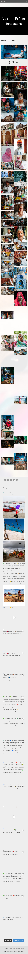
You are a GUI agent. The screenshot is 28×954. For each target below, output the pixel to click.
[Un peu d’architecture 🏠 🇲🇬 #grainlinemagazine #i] (14, 839)
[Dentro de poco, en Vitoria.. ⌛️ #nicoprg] (14, 817)
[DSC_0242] (20, 86)
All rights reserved (8, 948)
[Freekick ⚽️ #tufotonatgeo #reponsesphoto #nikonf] (14, 927)
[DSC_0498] (7, 435)
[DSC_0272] (7, 138)
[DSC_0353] (7, 215)
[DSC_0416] (7, 303)
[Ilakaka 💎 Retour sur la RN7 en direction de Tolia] (14, 595)
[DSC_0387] (7, 256)
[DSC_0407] (7, 291)
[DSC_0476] (7, 379)
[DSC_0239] (20, 73)
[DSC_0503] (7, 444)
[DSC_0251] (7, 105)
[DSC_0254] (20, 114)
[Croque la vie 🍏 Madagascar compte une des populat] (14, 706)
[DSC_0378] (20, 246)
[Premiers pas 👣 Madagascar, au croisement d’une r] (14, 750)
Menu (3, 1)
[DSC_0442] (7, 327)
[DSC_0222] (7, 73)
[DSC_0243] (20, 98)
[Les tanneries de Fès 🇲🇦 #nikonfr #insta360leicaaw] (14, 861)
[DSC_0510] (7, 461)
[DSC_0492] (20, 427)
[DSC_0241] (7, 89)
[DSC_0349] (20, 210)
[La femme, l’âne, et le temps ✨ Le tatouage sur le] (14, 573)
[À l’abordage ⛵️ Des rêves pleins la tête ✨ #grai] (14, 529)
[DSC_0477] (20, 387)
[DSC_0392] (7, 273)
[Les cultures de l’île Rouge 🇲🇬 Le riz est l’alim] (14, 772)
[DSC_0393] (20, 283)
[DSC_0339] (20, 178)
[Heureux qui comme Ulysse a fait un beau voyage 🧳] (14, 507)
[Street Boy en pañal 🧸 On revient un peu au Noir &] (14, 684)
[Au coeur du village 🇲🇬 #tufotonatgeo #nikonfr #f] (14, 905)
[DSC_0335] (7, 175)
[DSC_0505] (20, 448)
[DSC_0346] (20, 194)
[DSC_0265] (7, 126)
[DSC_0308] (20, 162)
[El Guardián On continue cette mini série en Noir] (14, 662)
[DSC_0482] (7, 407)
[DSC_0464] (7, 358)
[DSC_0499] (20, 440)
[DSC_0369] (7, 231)
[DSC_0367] (20, 234)
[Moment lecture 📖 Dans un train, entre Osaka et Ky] (14, 640)
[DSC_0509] (20, 457)
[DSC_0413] (20, 298)
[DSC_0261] (7, 117)
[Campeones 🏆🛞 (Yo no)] (14, 618)
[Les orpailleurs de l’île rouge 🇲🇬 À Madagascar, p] (14, 728)
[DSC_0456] (20, 339)
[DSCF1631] (20, 465)
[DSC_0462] (20, 351)
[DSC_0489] (7, 423)
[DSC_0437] (20, 323)
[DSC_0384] (20, 258)
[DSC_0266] (20, 126)
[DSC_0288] (20, 147)
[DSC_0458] (7, 343)
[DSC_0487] (20, 412)
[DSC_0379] (7, 248)
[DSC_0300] (7, 154)
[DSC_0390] (20, 271)
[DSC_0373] (7, 239)
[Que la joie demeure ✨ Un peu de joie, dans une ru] (14, 551)
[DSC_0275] (20, 134)
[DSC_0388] (7, 265)
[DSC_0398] (7, 282)
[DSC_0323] (7, 166)
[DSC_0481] (20, 400)
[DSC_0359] (20, 222)
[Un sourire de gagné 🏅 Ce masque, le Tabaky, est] (14, 883)
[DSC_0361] (7, 223)
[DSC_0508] (7, 452)
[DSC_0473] (20, 363)
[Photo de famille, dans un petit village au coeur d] (14, 795)
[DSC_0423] (7, 315)
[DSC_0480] (7, 391)
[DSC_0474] (7, 371)
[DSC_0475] (20, 375)
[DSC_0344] (7, 187)
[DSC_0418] (20, 311)
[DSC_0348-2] (7, 202)
